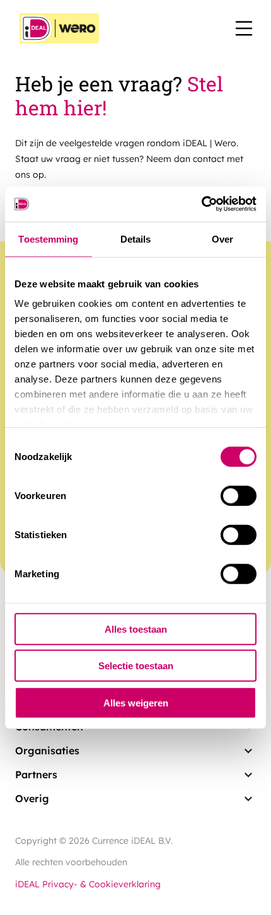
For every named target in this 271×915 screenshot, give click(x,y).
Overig (32, 798)
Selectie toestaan (135, 665)
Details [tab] (135, 238)
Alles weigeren (135, 702)
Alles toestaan (136, 628)
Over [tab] (222, 238)
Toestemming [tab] (48, 238)
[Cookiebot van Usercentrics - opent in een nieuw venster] (201, 204)
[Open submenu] (248, 751)
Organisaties (47, 750)
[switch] (239, 495)
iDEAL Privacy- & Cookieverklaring (88, 884)
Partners (36, 774)
